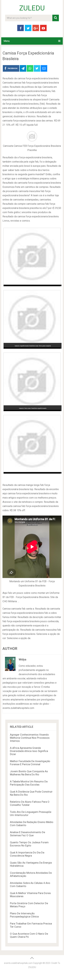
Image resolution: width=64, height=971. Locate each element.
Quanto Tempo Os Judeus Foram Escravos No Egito (29, 844)
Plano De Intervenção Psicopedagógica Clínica (24, 915)
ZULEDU (32, 8)
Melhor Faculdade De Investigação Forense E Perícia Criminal (30, 763)
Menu (7, 41)
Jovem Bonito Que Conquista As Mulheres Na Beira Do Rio (29, 773)
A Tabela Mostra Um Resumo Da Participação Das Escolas (29, 783)
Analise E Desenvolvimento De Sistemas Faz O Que (27, 834)
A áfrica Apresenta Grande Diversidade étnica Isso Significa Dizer (29, 751)
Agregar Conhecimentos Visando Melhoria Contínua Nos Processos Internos (30, 737)
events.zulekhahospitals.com (18, 963)
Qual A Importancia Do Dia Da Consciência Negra (27, 854)
